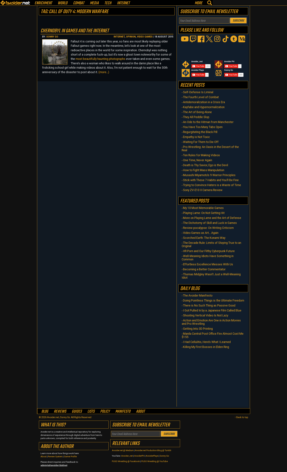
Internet (123, 3)
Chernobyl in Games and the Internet (75, 31)
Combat (78, 3)
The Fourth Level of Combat (201, 97)
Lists (91, 411)
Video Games (145, 36)
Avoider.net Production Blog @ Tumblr (153, 450)
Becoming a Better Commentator (204, 269)
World (62, 3)
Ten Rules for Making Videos (201, 155)
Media (94, 3)
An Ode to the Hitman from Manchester (208, 122)
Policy (105, 411)
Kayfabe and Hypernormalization (204, 107)
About (140, 411)
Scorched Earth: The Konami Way (204, 237)
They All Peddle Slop (196, 117)
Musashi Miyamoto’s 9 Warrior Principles (209, 175)
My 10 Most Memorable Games (203, 208)
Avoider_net (127, 456)
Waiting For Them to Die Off (201, 142)
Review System (55, 456)
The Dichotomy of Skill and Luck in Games (210, 223)
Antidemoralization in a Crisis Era (204, 102)
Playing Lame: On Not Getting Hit (204, 213)
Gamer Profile (70, 456)
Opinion (131, 36)
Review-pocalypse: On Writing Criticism (208, 228)
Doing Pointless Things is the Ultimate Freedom (213, 300)
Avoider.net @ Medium (123, 450)
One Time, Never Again (197, 160)
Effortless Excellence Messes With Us (208, 264)
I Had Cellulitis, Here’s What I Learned (207, 342)
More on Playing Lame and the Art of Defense (212, 218)
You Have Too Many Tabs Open (203, 127)
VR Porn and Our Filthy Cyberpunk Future (209, 251)
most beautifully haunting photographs (100, 59)
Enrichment (43, 3)
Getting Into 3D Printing (198, 328)
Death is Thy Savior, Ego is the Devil (205, 165)
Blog (44, 411)
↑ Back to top (241, 417)
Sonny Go (52, 36)
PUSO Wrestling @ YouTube (154, 461)
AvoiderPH (139, 456)
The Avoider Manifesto (197, 295)
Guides (77, 411)
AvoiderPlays (152, 456)
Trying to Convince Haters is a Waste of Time (212, 185)
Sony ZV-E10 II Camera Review (202, 190)
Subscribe (238, 20)
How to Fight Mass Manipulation (203, 170)
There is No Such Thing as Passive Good (209, 305)
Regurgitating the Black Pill (200, 132)
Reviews (60, 411)
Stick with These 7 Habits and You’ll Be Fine (211, 180)
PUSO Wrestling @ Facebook (126, 461)
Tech (107, 3)
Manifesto (122, 411)
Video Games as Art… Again (200, 233)
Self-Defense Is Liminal (198, 92)
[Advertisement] (213, 377)
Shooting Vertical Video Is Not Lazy (205, 315)
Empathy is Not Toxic (196, 137)
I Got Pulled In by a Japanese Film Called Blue (212, 310)
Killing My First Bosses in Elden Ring (206, 347)
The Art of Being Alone (197, 112)
